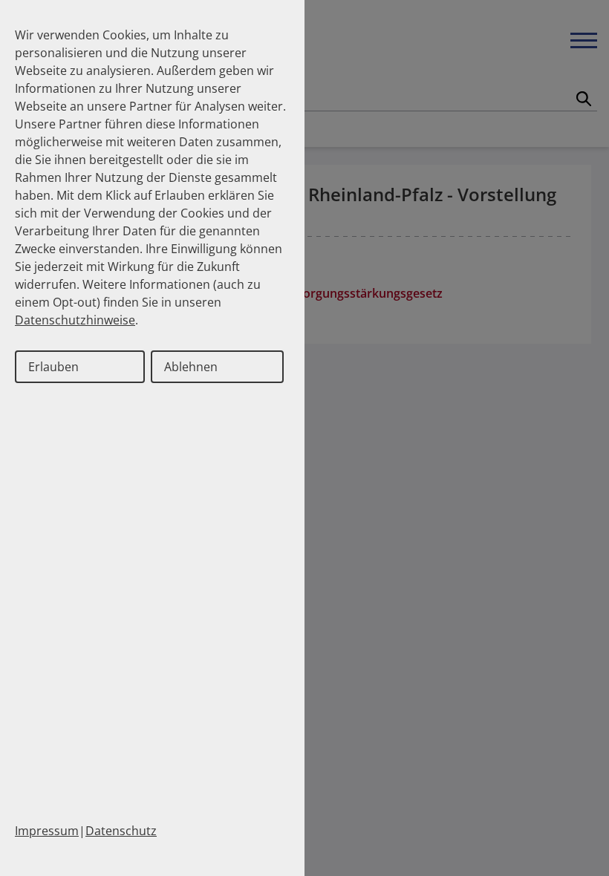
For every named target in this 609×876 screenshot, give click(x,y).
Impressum (47, 831)
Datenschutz (121, 831)
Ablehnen (191, 367)
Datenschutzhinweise (75, 320)
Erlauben (53, 367)
